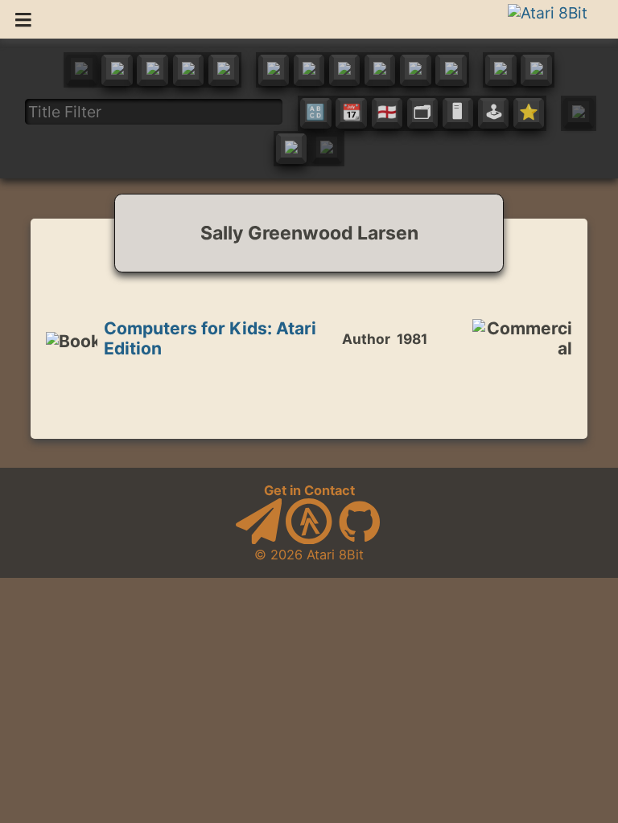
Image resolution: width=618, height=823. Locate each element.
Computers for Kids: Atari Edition (210, 338)
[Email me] (259, 539)
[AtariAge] (309, 539)
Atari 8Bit (335, 555)
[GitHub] (359, 539)
